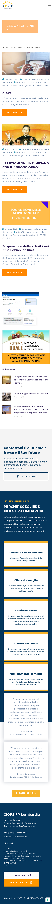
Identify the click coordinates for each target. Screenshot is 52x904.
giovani (28, 85)
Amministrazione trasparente (16, 851)
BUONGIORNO (28, 82)
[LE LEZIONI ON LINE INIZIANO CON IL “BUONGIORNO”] (26, 135)
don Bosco (7, 85)
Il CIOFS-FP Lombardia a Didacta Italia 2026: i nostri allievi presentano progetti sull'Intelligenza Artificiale (31, 409)
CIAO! (6, 93)
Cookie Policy (21, 832)
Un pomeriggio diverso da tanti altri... (32, 394)
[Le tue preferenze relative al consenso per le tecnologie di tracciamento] (47, 899)
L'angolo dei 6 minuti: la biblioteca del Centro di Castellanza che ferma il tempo (31, 380)
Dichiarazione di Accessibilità (15, 837)
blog (18, 82)
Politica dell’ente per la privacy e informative (22, 856)
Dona (6, 865)
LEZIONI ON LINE (40, 85)
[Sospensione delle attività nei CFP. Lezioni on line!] (26, 213)
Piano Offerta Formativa (14, 858)
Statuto (7, 849)
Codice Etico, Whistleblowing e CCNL (19, 853)
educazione (18, 85)
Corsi (25, 79)
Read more (13, 113)
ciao (45, 82)
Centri (39, 82)
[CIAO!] (26, 63)
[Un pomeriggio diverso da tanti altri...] (6, 396)
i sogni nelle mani (36, 79)
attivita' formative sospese (28, 232)
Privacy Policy (9, 832)
